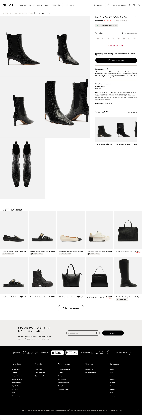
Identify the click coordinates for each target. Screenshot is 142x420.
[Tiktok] (32, 352)
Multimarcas (38, 369)
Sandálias (112, 389)
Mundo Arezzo (16, 396)
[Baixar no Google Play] (71, 352)
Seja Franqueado (39, 376)
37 (119, 38)
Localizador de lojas (63, 389)
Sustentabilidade (16, 382)
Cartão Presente (62, 386)
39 (129, 38)
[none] (97, 333)
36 (113, 38)
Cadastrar (113, 333)
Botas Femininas (26, 13)
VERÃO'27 (47, 5)
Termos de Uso (89, 369)
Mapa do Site (15, 386)
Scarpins (112, 376)
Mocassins (112, 382)
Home (5, 13)
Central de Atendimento (64, 369)
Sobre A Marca (16, 369)
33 (98, 38)
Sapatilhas (112, 379)
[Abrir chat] (137, 410)
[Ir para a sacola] (139, 5)
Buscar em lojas (118, 60)
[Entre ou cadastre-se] (134, 5)
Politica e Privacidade (90, 372)
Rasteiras (112, 396)
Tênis (111, 386)
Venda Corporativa (17, 379)
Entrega (60, 376)
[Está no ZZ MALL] (100, 352)
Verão (13, 392)
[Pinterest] (36, 352)
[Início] (7, 5)
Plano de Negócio (40, 372)
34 (103, 38)
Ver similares (132, 112)
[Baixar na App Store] (57, 352)
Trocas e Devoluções (63, 382)
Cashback (14, 372)
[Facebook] (28, 352)
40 (134, 38)
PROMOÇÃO (56, 5)
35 (108, 38)
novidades (22, 5)
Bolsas (39, 5)
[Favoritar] (135, 17)
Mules (111, 392)
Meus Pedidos (62, 379)
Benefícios (14, 389)
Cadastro (60, 372)
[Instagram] (24, 352)
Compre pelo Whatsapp (120, 352)
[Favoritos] (129, 5)
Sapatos (31, 5)
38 (124, 38)
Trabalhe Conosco (17, 376)
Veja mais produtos (71, 308)
